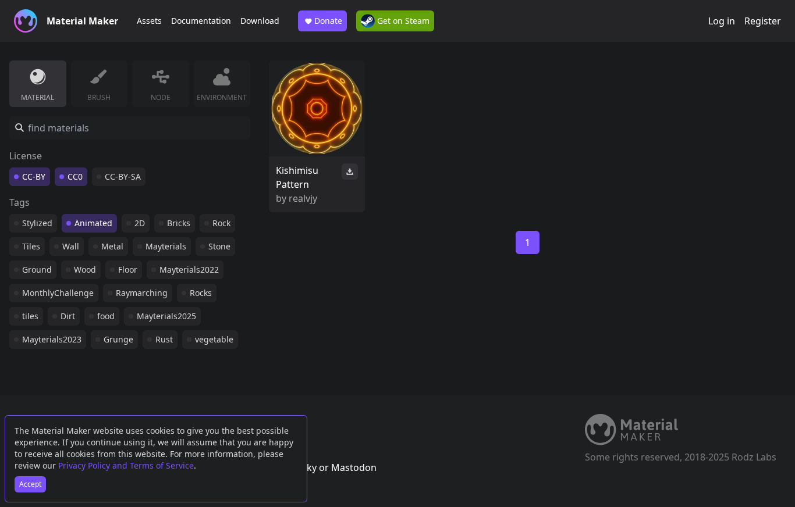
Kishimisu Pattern (297, 177)
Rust (164, 339)
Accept (30, 484)
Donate (328, 20)
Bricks (178, 222)
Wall (70, 246)
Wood (85, 269)
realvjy (303, 198)
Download (259, 20)
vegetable (214, 339)
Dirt (68, 316)
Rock (221, 222)
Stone (219, 246)
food (106, 316)
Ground (37, 269)
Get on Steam (402, 20)
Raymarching (142, 292)
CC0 (75, 176)
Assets (149, 20)
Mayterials (165, 246)
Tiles (31, 246)
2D (139, 222)
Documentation (201, 20)
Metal (112, 246)
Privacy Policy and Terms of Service (126, 465)
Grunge (118, 339)
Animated (93, 222)
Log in (721, 21)
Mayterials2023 (51, 339)
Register (762, 21)
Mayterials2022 (189, 269)
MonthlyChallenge (58, 292)
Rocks (201, 292)
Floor (127, 269)
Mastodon (354, 467)
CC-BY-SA (123, 176)
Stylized (37, 222)
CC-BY (33, 176)
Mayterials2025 (166, 316)
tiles (30, 316)
